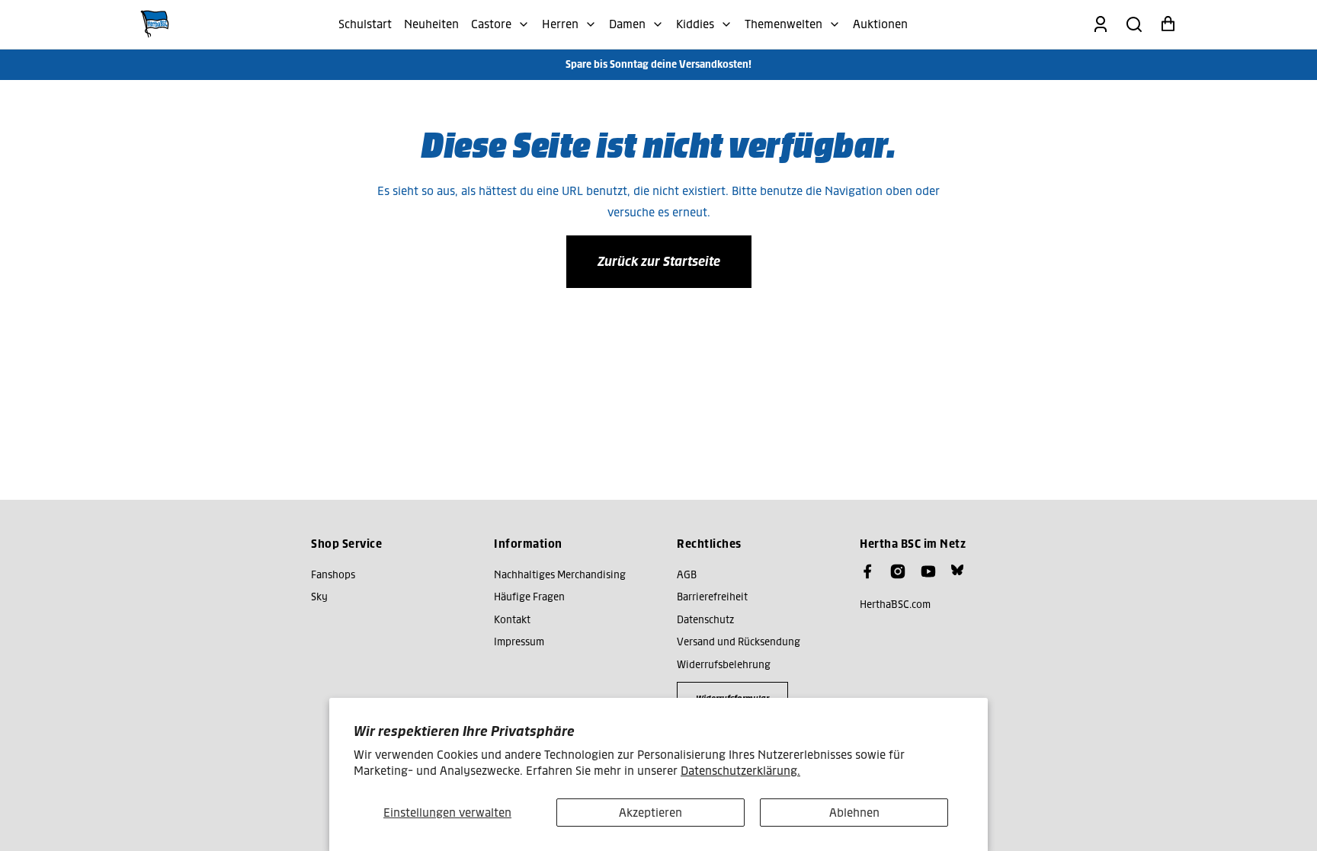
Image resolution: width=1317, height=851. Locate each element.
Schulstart (365, 24)
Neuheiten (431, 24)
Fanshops (333, 574)
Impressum (519, 641)
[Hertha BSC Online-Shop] (154, 24)
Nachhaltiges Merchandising (560, 574)
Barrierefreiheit (712, 596)
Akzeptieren (650, 812)
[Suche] (1134, 24)
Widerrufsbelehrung (724, 664)
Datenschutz (705, 619)
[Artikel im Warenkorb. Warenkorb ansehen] (1167, 24)
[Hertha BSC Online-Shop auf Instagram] (897, 571)
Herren (560, 24)
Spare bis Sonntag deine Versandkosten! (658, 64)
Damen (627, 24)
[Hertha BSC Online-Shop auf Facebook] (867, 571)
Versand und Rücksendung (738, 641)
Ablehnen (854, 812)
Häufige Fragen (529, 596)
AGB (687, 574)
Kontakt (512, 619)
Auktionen (880, 24)
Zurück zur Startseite (659, 261)
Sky (319, 596)
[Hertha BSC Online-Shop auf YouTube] (928, 571)
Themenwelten (783, 24)
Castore (491, 24)
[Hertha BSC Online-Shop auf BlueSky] (957, 570)
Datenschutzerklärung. (740, 770)
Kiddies (695, 24)
